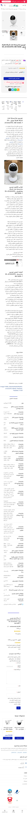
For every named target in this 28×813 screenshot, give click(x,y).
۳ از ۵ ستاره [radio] (9, 666)
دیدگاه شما (17, 670)
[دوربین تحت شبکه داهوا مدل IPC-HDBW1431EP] (19, 722)
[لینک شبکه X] (16, 3)
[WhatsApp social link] (11, 3)
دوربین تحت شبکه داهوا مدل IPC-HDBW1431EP (19, 729)
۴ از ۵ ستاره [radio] (8, 666)
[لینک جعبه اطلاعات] (14, 62)
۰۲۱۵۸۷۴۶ (22, 763)
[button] (24, 20)
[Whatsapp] (15, 90)
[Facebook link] (18, 3)
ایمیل (19, 692)
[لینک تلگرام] (9, 3)
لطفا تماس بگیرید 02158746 (14, 78)
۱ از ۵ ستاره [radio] (12, 666)
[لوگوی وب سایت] (13, 5)
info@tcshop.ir (21, 767)
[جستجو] (4, 5)
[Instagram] (10, 90)
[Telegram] (12, 90)
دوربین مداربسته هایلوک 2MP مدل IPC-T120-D (7, 729)
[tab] (13, 398)
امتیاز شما (19, 666)
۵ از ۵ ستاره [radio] (7, 666)
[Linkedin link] (12, 3)
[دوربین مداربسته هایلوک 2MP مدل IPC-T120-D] (7, 722)
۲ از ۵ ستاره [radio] (11, 666)
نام (19, 686)
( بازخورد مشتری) (13, 68)
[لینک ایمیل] (14, 3)
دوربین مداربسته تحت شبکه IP (9, 9)
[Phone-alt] (18, 90)
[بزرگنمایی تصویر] (22, 27)
